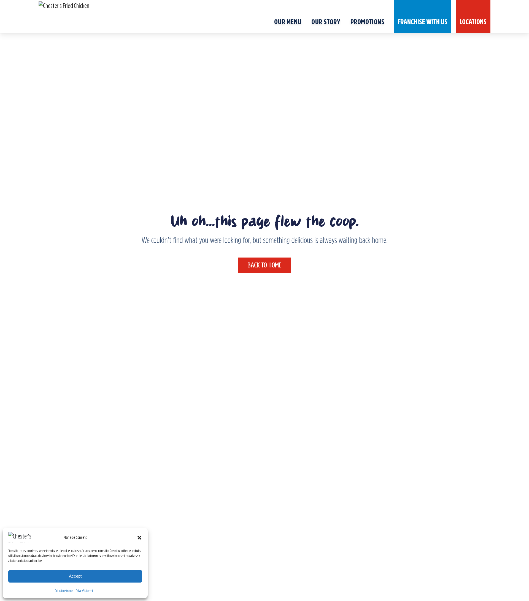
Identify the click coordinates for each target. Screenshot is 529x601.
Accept (75, 576)
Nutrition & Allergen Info (122, 514)
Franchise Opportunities (308, 514)
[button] (139, 537)
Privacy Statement (84, 590)
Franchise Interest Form (308, 532)
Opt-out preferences (64, 590)
